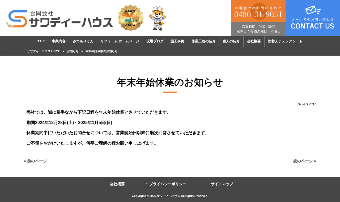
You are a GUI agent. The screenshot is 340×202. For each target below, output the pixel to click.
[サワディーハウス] (86, 17)
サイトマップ (222, 184)
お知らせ (73, 51)
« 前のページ (35, 161)
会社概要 (117, 184)
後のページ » (304, 161)
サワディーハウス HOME (43, 51)
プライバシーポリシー (167, 184)
